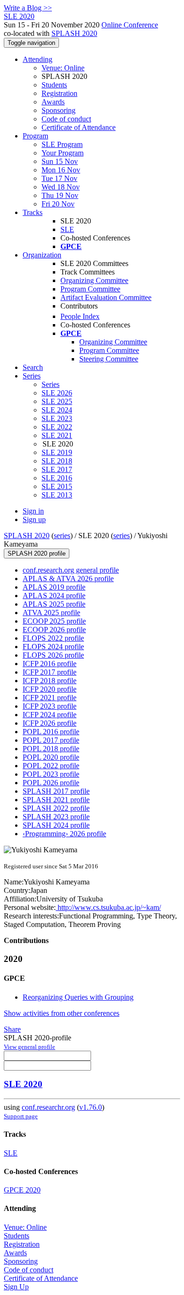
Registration (59, 93)
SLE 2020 (23, 1084)
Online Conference (129, 25)
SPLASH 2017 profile (56, 791)
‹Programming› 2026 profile (64, 834)
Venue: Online (63, 68)
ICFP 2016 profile (49, 664)
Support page (21, 1116)
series (62, 536)
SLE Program (62, 144)
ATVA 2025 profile (51, 613)
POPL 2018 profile (51, 749)
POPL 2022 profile (51, 766)
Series (50, 384)
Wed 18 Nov (61, 187)
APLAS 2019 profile (54, 587)
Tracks (32, 212)
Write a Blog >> (28, 8)
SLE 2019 (57, 452)
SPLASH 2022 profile (56, 808)
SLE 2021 (57, 435)
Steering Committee (108, 359)
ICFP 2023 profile (49, 706)
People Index (80, 316)
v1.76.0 (90, 1107)
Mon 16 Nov (61, 170)
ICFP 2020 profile (49, 689)
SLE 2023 (57, 418)
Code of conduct (66, 119)
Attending (37, 59)
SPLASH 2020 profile (37, 553)
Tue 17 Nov (59, 178)
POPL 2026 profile (51, 783)
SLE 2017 (57, 469)
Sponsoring (58, 110)
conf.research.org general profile (71, 570)
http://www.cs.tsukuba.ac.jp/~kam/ (108, 907)
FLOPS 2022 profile (53, 638)
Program (35, 136)
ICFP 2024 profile (49, 715)
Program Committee (90, 289)
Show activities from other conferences (61, 1013)
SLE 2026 (57, 393)
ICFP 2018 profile (49, 681)
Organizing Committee (94, 280)
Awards (53, 102)
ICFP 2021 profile (49, 698)
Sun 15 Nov (60, 161)
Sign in (33, 511)
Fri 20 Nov (58, 204)
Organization (42, 255)
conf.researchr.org (48, 1107)
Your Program (63, 153)
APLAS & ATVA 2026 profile (68, 579)
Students (54, 85)
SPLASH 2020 (74, 33)
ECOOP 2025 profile (54, 621)
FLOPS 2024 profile (53, 647)
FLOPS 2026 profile (53, 655)
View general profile (29, 1046)
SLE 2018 (57, 461)
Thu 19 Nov (60, 195)
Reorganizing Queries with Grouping (78, 997)
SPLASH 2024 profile (56, 825)
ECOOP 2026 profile (54, 630)
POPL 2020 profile (51, 757)
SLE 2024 (57, 410)
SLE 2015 (57, 486)
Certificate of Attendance (79, 127)
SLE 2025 (57, 401)
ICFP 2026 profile (49, 723)
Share (12, 1029)
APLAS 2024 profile (54, 596)
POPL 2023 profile (51, 774)
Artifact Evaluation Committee (105, 297)
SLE (67, 229)
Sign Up (16, 1287)
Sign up (34, 519)
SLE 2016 (57, 478)
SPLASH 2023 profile (56, 817)
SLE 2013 (57, 495)
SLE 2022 (57, 427)
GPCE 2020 (22, 1190)
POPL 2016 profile (51, 732)
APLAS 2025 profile (54, 604)
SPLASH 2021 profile (56, 800)
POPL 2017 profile (51, 740)
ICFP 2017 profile (49, 672)
